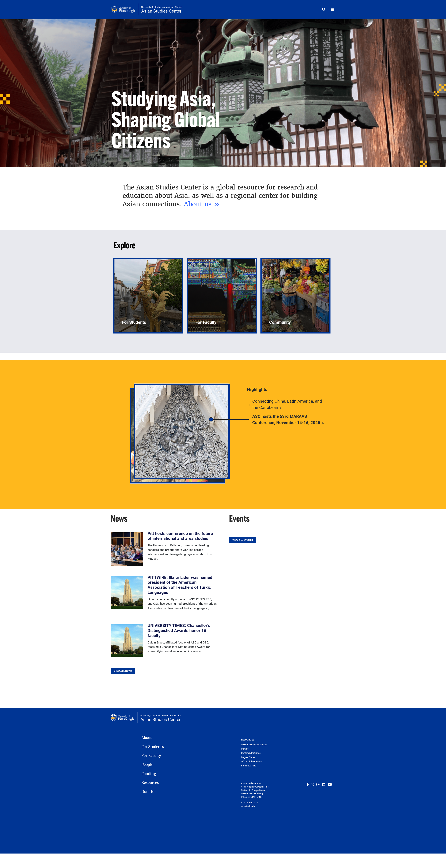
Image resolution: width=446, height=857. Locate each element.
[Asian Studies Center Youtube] (330, 784)
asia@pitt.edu (248, 806)
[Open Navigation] (332, 9)
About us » (203, 204)
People (147, 764)
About (146, 737)
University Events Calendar (254, 744)
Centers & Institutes (251, 752)
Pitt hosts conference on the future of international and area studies (180, 536)
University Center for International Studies (161, 7)
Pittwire (245, 748)
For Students (152, 746)
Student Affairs (248, 765)
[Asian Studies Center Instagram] (318, 784)
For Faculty (151, 755)
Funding (148, 773)
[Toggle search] (324, 9)
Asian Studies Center (161, 11)
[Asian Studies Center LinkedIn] (323, 784)
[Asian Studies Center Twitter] (313, 784)
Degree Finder (248, 757)
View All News (123, 670)
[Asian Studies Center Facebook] (308, 784)
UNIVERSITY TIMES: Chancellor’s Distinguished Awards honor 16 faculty (179, 630)
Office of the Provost (251, 761)
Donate (147, 791)
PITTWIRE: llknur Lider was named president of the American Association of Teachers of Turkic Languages (180, 585)
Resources (150, 782)
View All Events (242, 539)
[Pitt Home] (125, 9)
